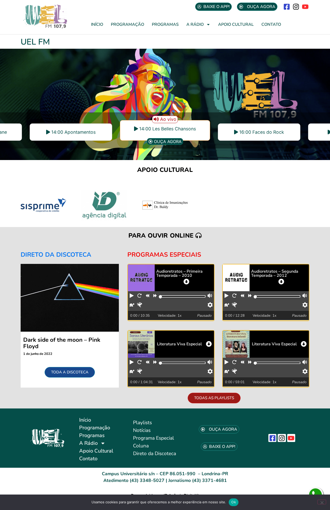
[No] (321, 502)
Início (97, 24)
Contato (271, 24)
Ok (233, 502)
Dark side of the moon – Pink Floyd (61, 343)
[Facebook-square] (287, 7)
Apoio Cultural (236, 24)
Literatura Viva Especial (179, 344)
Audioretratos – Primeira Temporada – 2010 (179, 273)
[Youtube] (305, 7)
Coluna (141, 445)
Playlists (142, 422)
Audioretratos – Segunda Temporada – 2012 (274, 273)
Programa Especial (153, 438)
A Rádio (195, 24)
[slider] (160, 296)
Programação (127, 24)
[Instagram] (296, 7)
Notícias (142, 430)
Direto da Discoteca (154, 453)
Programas (165, 24)
